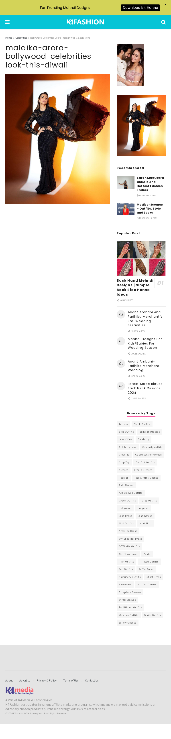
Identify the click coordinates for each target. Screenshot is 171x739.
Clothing (124, 454)
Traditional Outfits (130, 607)
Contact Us (91, 680)
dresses (123, 470)
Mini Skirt (146, 523)
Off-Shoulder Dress (130, 538)
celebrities (125, 439)
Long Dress (125, 515)
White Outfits (152, 615)
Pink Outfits (126, 561)
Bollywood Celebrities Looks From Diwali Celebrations (60, 37)
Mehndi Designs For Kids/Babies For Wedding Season (145, 343)
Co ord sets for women (148, 454)
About (9, 680)
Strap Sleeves (127, 599)
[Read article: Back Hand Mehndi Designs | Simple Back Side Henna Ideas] (141, 258)
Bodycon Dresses (150, 431)
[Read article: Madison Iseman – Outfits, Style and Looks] (125, 209)
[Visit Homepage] (85, 22)
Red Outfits (126, 569)
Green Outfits (127, 500)
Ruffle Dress (146, 569)
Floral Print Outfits (146, 477)
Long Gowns (145, 515)
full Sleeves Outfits (130, 492)
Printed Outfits (149, 561)
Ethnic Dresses (143, 470)
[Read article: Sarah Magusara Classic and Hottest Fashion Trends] (125, 182)
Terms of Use (70, 680)
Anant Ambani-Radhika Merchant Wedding (144, 365)
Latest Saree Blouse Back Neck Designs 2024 (145, 388)
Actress (123, 424)
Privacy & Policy (47, 680)
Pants (147, 554)
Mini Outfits (126, 523)
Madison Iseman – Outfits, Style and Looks (150, 208)
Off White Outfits (129, 546)
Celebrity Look (127, 447)
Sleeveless (125, 584)
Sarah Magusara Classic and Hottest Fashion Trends (150, 184)
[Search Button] (163, 22)
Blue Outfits (126, 431)
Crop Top (124, 462)
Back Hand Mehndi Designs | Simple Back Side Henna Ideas (135, 287)
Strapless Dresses (130, 592)
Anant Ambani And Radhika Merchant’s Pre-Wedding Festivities (145, 318)
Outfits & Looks (128, 554)
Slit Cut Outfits (147, 584)
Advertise (24, 680)
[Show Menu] (7, 22)
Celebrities (21, 37)
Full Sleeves (126, 485)
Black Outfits (142, 424)
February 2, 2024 (147, 195)
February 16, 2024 (148, 218)
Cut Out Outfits (145, 462)
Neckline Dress (128, 531)
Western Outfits (128, 615)
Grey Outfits (149, 500)
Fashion (124, 477)
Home (8, 37)
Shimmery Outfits (130, 577)
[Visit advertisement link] (141, 125)
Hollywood (125, 508)
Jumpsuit (143, 508)
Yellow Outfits (127, 622)
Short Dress (154, 577)
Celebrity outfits (152, 447)
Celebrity (143, 439)
